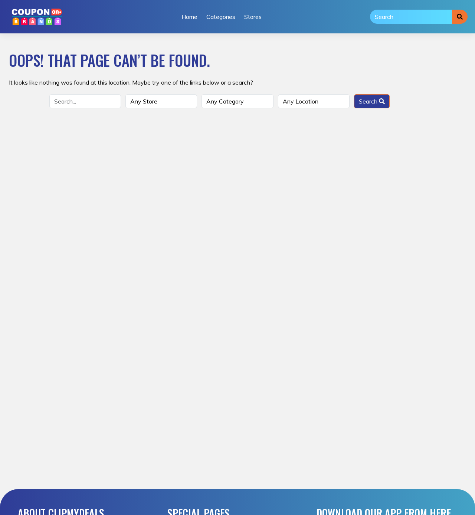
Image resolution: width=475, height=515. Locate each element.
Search (369, 101)
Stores (253, 16)
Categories (220, 16)
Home (189, 16)
